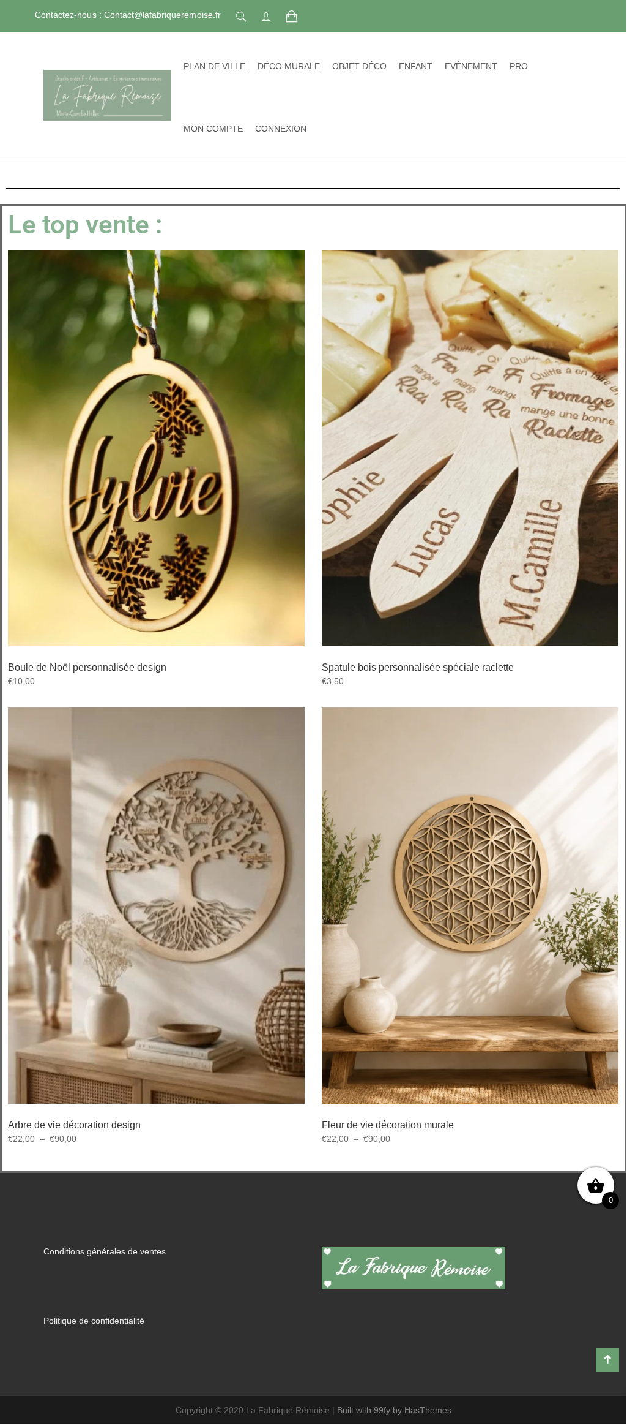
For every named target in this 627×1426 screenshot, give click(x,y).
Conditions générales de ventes (104, 1251)
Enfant (415, 66)
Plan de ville (214, 66)
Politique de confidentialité (93, 1321)
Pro (519, 66)
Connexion (280, 129)
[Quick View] (170, 489)
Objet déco (359, 66)
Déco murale (289, 66)
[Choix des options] (141, 489)
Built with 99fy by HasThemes (394, 1410)
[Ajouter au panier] (455, 488)
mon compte (213, 129)
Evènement (471, 66)
